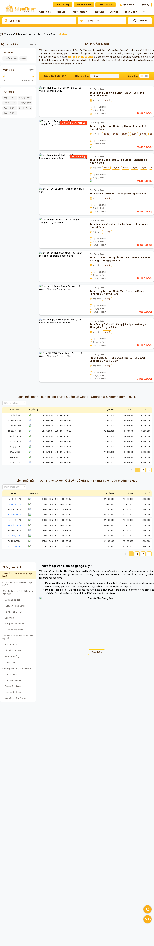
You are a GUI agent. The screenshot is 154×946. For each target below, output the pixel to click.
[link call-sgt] (147, 909)
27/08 (106, 168)
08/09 (125, 134)
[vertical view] (146, 76)
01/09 (115, 134)
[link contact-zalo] (148, 919)
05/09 (134, 168)
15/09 (133, 134)
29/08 (116, 168)
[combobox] (39, 20)
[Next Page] (149, 470)
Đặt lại (33, 44)
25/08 (106, 134)
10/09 (143, 168)
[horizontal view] (141, 76)
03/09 (125, 168)
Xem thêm (96, 652)
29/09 (143, 134)
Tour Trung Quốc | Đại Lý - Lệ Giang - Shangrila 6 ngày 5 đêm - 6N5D (87, 480)
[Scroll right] (149, 11)
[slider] (3, 76)
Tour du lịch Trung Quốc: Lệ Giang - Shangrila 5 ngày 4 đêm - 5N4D (87, 397)
